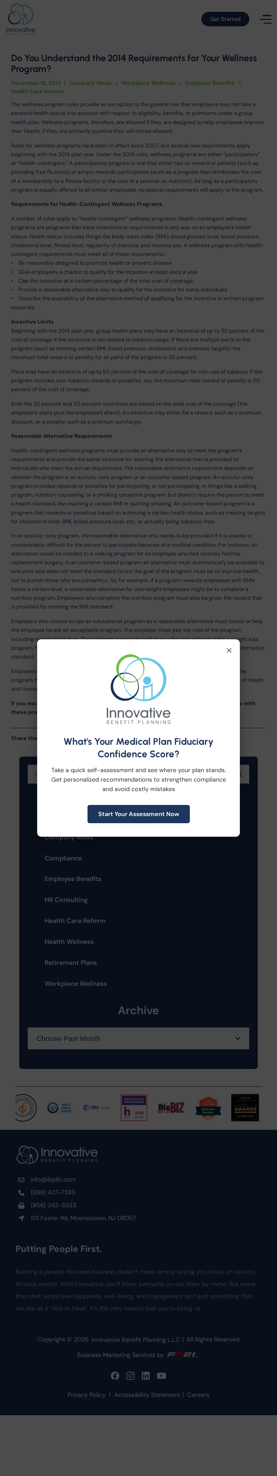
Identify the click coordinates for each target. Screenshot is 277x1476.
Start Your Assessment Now (138, 814)
